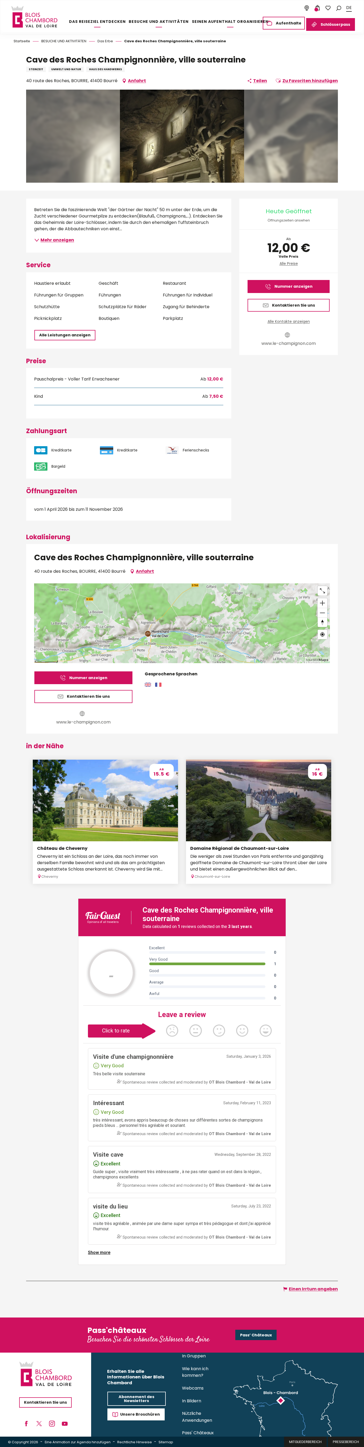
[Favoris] (328, 8)
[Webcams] (307, 8)
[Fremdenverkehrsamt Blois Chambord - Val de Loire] (34, 16)
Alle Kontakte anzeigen (289, 321)
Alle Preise (289, 263)
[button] (338, 7)
